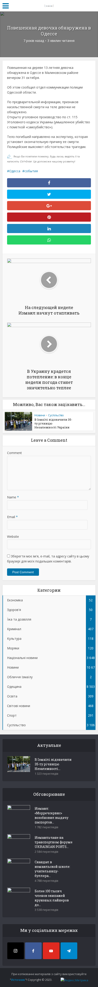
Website (13, 536)
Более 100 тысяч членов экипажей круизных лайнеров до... (52, 898)
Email (12, 517)
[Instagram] (15, 950)
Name (13, 497)
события (31, 171)
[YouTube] (51, 950)
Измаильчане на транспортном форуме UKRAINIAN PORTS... (53, 842)
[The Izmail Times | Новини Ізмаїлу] (49, 5)
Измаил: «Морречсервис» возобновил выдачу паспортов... (51, 815)
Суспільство (56, 415)
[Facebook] (33, 950)
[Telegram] (69, 950)
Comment (14, 453)
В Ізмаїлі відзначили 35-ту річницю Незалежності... (53, 764)
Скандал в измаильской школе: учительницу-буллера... (52, 869)
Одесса (14, 171)
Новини (39, 415)
